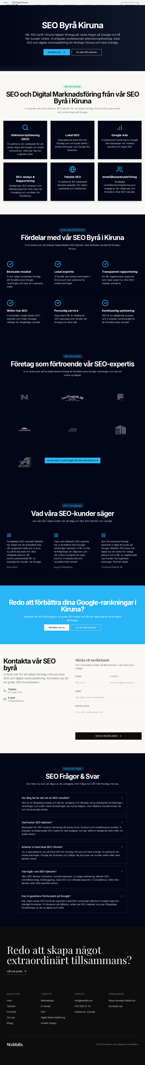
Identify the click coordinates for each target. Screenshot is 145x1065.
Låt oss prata (14, 971)
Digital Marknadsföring (53, 1017)
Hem (38, 5)
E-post (114, 676)
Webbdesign (47, 1000)
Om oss (87, 5)
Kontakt (130, 5)
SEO (43, 1011)
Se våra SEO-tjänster (86, 52)
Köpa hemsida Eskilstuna (122, 1000)
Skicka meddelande (106, 736)
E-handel (45, 1006)
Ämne (78, 691)
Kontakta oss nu (57, 627)
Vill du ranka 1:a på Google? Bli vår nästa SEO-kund (72, 460)
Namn (78, 676)
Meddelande (82, 706)
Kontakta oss (54, 52)
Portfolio (70, 5)
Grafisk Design (48, 1023)
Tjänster (52, 5)
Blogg (101, 5)
